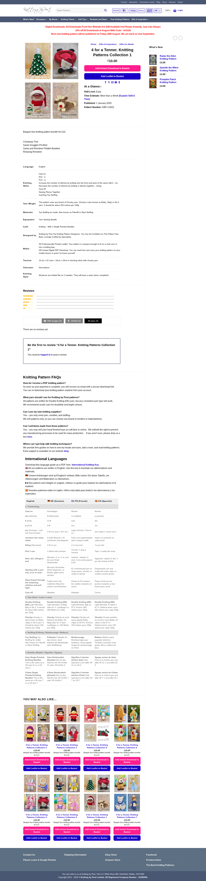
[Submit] (105, 10)
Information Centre (147, 2)
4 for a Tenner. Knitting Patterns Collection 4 (37, 816)
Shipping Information (75, 855)
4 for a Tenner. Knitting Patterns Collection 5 (67, 816)
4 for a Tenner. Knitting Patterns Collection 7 (127, 816)
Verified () (75, 321)
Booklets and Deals (98, 19)
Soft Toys (82, 19)
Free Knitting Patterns (120, 19)
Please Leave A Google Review (39, 860)
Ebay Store (111, 855)
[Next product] (175, 38)
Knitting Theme (67, 19)
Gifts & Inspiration (139, 19)
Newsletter (133, 2)
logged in (45, 355)
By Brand (53, 19)
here (29, 437)
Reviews (172, 2)
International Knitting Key (85, 465)
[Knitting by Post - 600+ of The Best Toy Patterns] (37, 10)
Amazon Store (112, 860)
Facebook (151, 855)
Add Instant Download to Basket (112, 68)
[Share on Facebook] (105, 82)
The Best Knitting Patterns (160, 865)
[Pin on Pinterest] (116, 82)
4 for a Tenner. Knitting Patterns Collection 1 (97, 816)
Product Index (153, 860)
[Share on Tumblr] (119, 82)
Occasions (40, 19)
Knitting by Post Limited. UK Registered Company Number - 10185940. (114, 877)
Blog (158, 2)
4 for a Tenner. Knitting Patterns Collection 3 (67, 746)
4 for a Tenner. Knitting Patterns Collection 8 (97, 746)
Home (93, 44)
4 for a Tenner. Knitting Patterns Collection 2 (37, 746)
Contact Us (29, 855)
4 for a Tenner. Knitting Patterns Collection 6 (127, 746)
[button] (174, 10)
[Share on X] (109, 82)
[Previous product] (180, 38)
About (164, 2)
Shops (180, 2)
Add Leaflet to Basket (112, 76)
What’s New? (28, 19)
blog (66, 451)
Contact (124, 2)
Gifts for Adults (126, 44)
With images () (54, 321)
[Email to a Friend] (112, 82)
